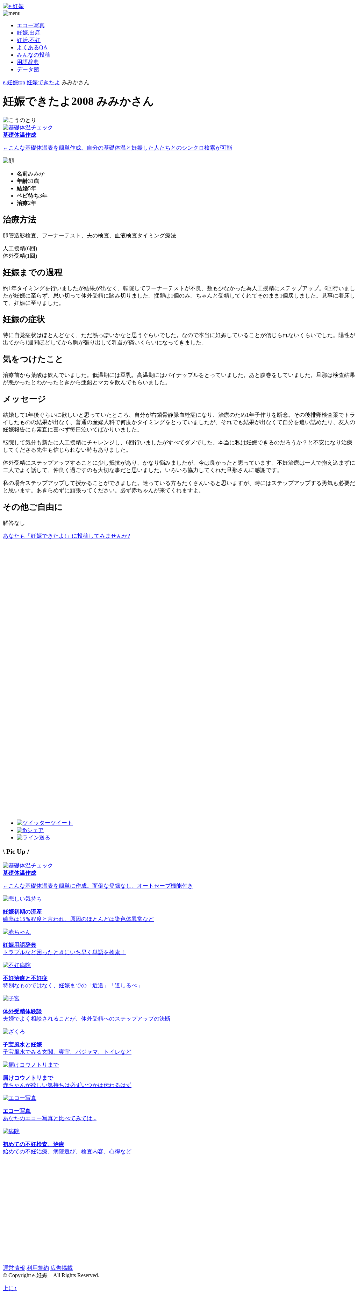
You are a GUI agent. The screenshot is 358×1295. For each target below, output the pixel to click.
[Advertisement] (179, 589)
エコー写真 (31, 25)
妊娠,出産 (29, 33)
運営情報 (14, 1268)
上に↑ (10, 1288)
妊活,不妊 (29, 40)
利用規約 (38, 1268)
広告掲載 (61, 1268)
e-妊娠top (14, 82)
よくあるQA (32, 47)
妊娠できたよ (43, 82)
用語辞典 (28, 62)
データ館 (28, 69)
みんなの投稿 (33, 55)
